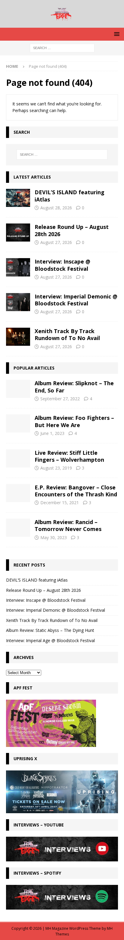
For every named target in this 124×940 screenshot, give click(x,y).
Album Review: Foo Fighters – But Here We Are (74, 421)
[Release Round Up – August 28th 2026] (18, 232)
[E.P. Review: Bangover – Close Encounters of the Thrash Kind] (18, 493)
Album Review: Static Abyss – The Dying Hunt (50, 630)
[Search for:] (62, 47)
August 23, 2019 (56, 468)
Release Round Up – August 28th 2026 (72, 230)
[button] (115, 34)
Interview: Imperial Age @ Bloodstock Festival (50, 640)
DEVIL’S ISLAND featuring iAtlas (69, 196)
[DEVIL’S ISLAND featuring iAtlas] (18, 198)
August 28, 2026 (56, 208)
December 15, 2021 (59, 502)
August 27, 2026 (56, 242)
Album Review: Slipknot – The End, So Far (74, 386)
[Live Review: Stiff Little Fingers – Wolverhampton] (18, 458)
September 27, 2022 (60, 398)
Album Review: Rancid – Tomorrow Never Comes (68, 525)
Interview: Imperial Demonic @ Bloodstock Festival (76, 300)
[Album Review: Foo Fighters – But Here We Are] (18, 423)
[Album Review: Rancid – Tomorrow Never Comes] (18, 528)
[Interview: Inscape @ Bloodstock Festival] (18, 267)
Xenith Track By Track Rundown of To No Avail (67, 334)
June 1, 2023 (52, 433)
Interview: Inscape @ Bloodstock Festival (62, 265)
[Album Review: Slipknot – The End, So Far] (18, 389)
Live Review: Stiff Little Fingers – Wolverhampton (69, 456)
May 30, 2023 (53, 537)
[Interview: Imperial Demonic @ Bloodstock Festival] (18, 302)
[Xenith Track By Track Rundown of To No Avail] (18, 337)
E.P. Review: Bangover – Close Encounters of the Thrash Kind (76, 491)
